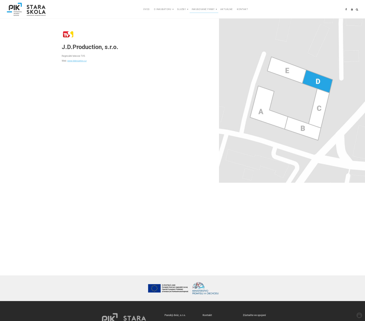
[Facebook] (346, 9)
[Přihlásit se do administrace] (359, 315)
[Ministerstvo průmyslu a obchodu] (205, 288)
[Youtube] (352, 9)
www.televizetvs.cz (77, 60)
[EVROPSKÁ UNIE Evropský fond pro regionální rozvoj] (168, 288)
